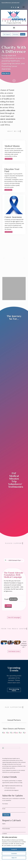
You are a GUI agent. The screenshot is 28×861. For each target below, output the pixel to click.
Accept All (14, 849)
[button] (23, 7)
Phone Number (6, 828)
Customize (14, 853)
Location (4, 833)
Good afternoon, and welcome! (10, 2)
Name (3, 823)
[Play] (14, 509)
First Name (5, 803)
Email (3, 808)
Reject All (14, 857)
